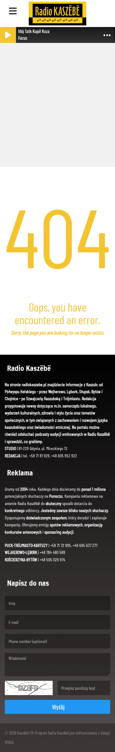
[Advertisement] (57, 101)
